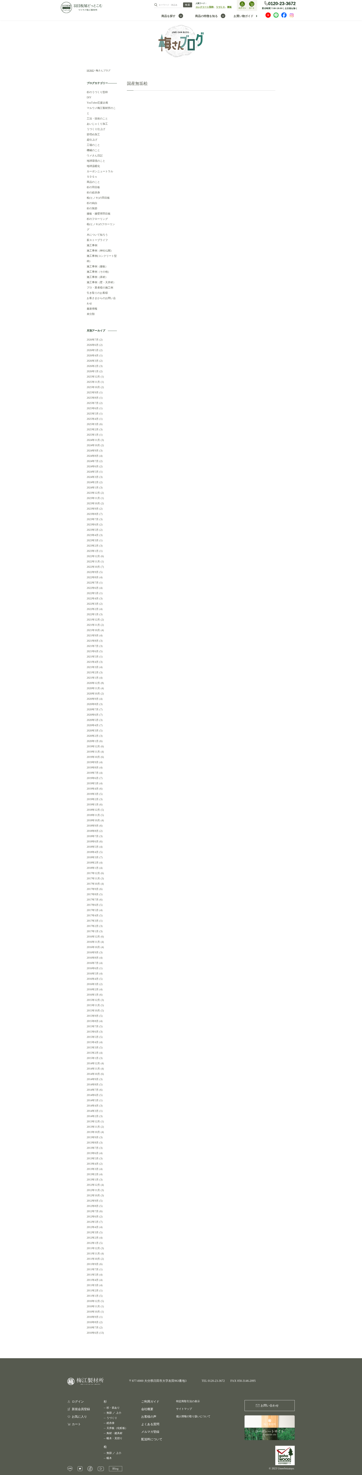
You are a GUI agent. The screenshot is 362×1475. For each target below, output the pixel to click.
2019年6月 (93, 778)
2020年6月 (93, 714)
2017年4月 (93, 915)
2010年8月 (93, 1322)
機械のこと (93, 150)
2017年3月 (93, 920)
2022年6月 (93, 588)
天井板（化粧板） (117, 1428)
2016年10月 (93, 947)
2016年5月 (93, 973)
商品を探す (168, 16)
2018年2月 (93, 862)
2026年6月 (93, 345)
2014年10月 (93, 1074)
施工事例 (92, 245)
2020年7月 (93, 709)
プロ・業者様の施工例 (100, 287)
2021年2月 (93, 672)
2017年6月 (93, 905)
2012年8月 (93, 1206)
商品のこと (93, 182)
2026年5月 (93, 350)
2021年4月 (93, 662)
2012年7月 (93, 1211)
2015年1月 (93, 1058)
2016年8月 (93, 957)
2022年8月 (93, 577)
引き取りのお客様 (97, 292)
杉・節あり (113, 1407)
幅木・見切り (114, 1438)
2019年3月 (93, 794)
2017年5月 (93, 910)
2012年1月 (93, 1243)
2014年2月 (93, 1116)
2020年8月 (93, 704)
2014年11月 (93, 1068)
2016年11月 (93, 942)
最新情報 (92, 308)
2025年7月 (93, 403)
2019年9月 (93, 762)
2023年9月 (93, 508)
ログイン (78, 1401)
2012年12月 (93, 1185)
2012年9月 (93, 1200)
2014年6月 (93, 1095)
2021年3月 (93, 667)
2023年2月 (93, 545)
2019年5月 (93, 783)
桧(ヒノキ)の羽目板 (98, 197)
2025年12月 (93, 376)
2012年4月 (93, 1227)
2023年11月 (93, 498)
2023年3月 (93, 540)
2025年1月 (93, 434)
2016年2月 (93, 989)
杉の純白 (92, 203)
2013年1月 (93, 1179)
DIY (89, 97)
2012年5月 (93, 1221)
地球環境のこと (96, 160)
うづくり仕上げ (96, 129)
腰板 (229, 7)
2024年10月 (93, 445)
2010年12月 (93, 1301)
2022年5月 (93, 593)
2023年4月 (93, 535)
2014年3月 (93, 1111)
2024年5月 (93, 471)
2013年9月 (93, 1137)
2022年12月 (93, 556)
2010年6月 (93, 1332)
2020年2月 (93, 735)
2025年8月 (93, 397)
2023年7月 (93, 519)
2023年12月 (93, 492)
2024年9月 (93, 450)
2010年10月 (93, 1311)
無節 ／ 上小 (114, 1412)
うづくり (220, 7)
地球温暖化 (93, 166)
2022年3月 (93, 603)
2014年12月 (93, 1063)
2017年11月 (93, 878)
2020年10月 (93, 693)
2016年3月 (93, 984)
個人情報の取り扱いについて (193, 1416)
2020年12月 (93, 683)
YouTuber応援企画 (97, 102)
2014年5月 (93, 1100)
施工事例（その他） (98, 271)
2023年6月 (93, 524)
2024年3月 (93, 477)
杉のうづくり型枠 (97, 92)
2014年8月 (93, 1084)
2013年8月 (93, 1142)
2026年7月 (93, 339)
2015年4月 (93, 1042)
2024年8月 (93, 455)
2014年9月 (93, 1079)
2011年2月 (93, 1290)
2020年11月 (93, 688)
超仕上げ (92, 139)
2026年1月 (93, 371)
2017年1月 (93, 931)
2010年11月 (93, 1306)
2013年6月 (93, 1153)
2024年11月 (93, 440)
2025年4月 (93, 419)
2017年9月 (93, 889)
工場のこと (93, 145)
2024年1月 (93, 487)
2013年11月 (93, 1126)
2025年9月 (93, 392)
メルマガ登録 (150, 1431)
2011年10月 (93, 1258)
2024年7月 (93, 461)
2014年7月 (93, 1089)
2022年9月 (93, 572)
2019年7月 (93, 772)
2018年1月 (93, 868)
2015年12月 (93, 1000)
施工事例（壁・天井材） (101, 282)
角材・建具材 (114, 1433)
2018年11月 (93, 815)
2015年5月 (93, 1037)
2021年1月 (93, 677)
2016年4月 (93, 978)
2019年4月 (93, 788)
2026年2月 (93, 366)
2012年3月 (93, 1232)
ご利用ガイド (150, 1401)
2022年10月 (93, 566)
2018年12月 (93, 809)
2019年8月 (93, 767)
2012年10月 (93, 1195)
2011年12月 (93, 1248)
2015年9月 (93, 1015)
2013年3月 (93, 1169)
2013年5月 (93, 1158)
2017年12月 (93, 873)
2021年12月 (93, 619)
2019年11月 (93, 751)
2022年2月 (93, 609)
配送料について (151, 1439)
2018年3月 (93, 857)
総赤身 (110, 1423)
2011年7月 (93, 1269)
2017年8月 (93, 894)
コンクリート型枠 (205, 7)
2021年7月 (93, 646)
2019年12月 (93, 746)
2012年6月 (93, 1216)
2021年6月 (93, 651)
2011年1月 (93, 1295)
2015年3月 (93, 1047)
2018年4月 (93, 852)
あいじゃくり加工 (97, 123)
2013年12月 (93, 1121)
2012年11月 (93, 1190)
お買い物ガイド (243, 16)
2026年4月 (93, 355)
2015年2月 (93, 1052)
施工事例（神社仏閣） (100, 250)
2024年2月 (93, 482)
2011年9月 (93, 1264)
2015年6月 (93, 1031)
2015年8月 (93, 1021)
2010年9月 (93, 1317)
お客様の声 (148, 1416)
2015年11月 (93, 1005)
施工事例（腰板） (97, 266)
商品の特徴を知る (206, 16)
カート (76, 1424)
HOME (90, 70)
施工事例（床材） (97, 277)
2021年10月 (93, 630)
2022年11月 (93, 561)
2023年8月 (93, 514)
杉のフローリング (97, 219)
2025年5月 (93, 413)
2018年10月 (93, 820)
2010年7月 (93, 1327)
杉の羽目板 (93, 187)
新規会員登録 (81, 1409)
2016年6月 (93, 968)
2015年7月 (93, 1026)
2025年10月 (93, 387)
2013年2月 (93, 1174)
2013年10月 (93, 1132)
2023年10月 (93, 503)
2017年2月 (93, 926)
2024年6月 (93, 466)
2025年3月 (93, 424)
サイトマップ (184, 1408)
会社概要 (147, 1409)
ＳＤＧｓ (92, 176)
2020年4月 (93, 725)
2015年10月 (93, 1010)
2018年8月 (93, 831)
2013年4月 (93, 1163)
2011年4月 (93, 1280)
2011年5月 (93, 1274)
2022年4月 (93, 598)
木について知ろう (97, 234)
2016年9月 (93, 952)
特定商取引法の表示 (188, 1401)
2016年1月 (93, 994)
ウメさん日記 (95, 155)
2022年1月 (93, 614)
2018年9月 (93, 825)
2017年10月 (93, 883)
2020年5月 (93, 720)
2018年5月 (93, 846)
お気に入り (79, 1416)
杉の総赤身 (93, 192)
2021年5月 (93, 656)
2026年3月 (93, 360)
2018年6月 (93, 841)
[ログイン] (242, 4)
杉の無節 (92, 208)
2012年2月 (93, 1237)
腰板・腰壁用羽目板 (98, 213)
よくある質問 (150, 1424)
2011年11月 (93, 1253)
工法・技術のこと (97, 118)
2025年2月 (93, 429)
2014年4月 (93, 1105)
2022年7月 (93, 582)
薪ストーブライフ (97, 240)
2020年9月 (93, 699)
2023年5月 (93, 529)
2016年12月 (93, 936)
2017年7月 (93, 899)
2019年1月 (93, 804)
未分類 (91, 314)
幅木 (109, 1458)
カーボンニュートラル (100, 171)
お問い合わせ (270, 1405)
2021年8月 (93, 640)
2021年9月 (93, 635)
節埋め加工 (93, 134)
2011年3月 (93, 1285)
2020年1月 (93, 741)
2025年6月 (93, 408)
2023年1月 (93, 551)
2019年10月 (93, 757)
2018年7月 (93, 836)
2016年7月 (93, 963)
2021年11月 (93, 625)
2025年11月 (93, 382)
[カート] (251, 4)
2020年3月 (93, 730)
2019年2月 (93, 799)
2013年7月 (93, 1148)
